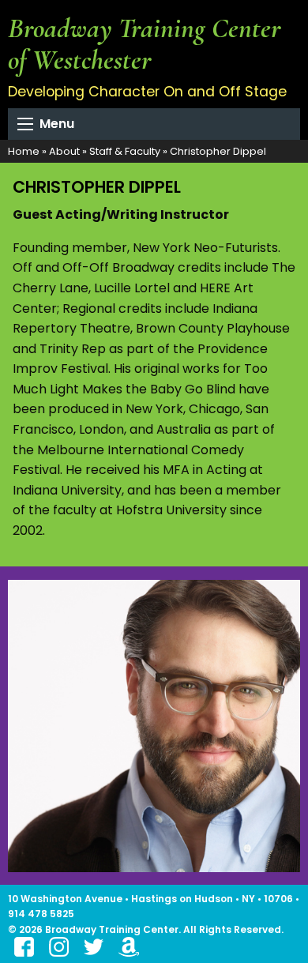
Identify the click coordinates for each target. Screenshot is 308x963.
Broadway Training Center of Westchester (144, 44)
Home (23, 151)
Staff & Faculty (124, 151)
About (64, 151)
